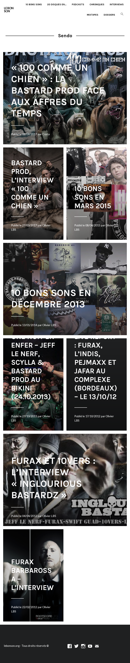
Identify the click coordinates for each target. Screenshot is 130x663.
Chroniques (97, 4)
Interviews (117, 4)
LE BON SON (8, 9)
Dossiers (109, 14)
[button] (122, 14)
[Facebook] (69, 645)
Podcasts (78, 4)
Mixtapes (92, 14)
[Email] (96, 645)
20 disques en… (56, 4)
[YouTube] (90, 645)
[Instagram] (83, 645)
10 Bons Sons (34, 4)
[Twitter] (76, 645)
